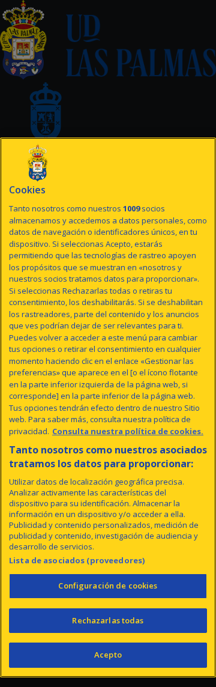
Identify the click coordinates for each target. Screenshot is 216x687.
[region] (108, 407)
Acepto (108, 654)
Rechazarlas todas (107, 620)
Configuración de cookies (107, 585)
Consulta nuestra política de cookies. (127, 431)
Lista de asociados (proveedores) (77, 560)
